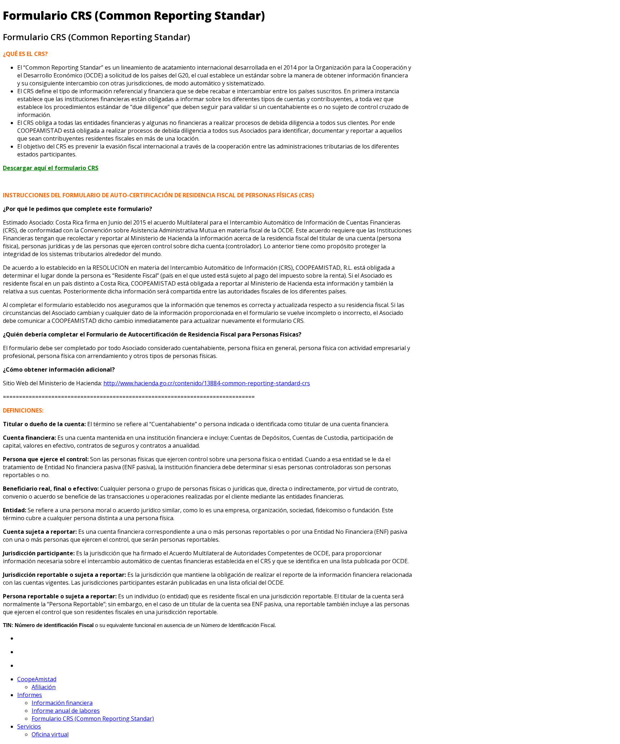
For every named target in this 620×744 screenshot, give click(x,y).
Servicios (29, 726)
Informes (29, 695)
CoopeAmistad (36, 679)
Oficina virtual (50, 734)
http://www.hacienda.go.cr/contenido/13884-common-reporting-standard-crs (206, 383)
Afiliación (44, 687)
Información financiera (62, 703)
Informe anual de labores (66, 711)
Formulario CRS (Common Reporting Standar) (93, 718)
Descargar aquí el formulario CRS (50, 168)
